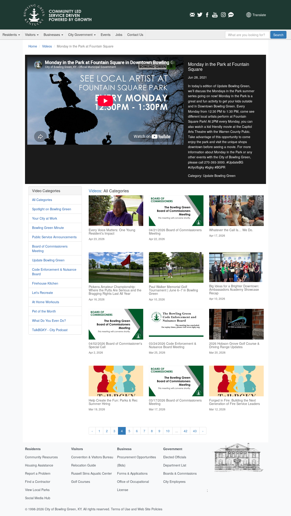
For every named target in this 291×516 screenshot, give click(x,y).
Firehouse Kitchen (45, 283)
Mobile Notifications (230, 14)
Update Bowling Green (48, 260)
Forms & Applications (132, 473)
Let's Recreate (42, 292)
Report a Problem (37, 473)
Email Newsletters (192, 14)
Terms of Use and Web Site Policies (136, 509)
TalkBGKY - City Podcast (50, 329)
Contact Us (135, 34)
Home (32, 46)
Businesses (52, 34)
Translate (259, 14)
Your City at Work (44, 218)
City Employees (174, 481)
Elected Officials (174, 457)
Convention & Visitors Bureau (92, 457)
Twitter (199, 14)
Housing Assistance (39, 465)
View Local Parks (37, 489)
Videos (47, 46)
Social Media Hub (37, 498)
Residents (10, 34)
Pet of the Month (44, 311)
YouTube (215, 14)
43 (195, 431)
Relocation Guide (83, 465)
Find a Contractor (37, 481)
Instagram (223, 14)
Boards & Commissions (180, 473)
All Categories (42, 199)
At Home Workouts (45, 302)
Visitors (30, 34)
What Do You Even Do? (49, 320)
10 (168, 431)
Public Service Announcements (54, 237)
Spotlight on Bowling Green (51, 209)
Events (105, 34)
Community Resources (41, 457)
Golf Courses (80, 481)
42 (185, 431)
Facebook (207, 14)
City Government (80, 34)
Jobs (118, 34)
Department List (174, 465)
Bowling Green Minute (48, 227)
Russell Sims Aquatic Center (91, 473)
